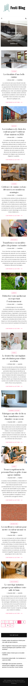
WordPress (14, 683)
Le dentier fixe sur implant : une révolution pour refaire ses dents (14, 358)
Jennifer (20, 364)
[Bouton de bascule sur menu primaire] (2, 18)
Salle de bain (14, 581)
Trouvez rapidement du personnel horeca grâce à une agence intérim (14, 472)
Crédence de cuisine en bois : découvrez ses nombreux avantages (14, 189)
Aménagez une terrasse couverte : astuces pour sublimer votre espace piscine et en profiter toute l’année (12, 665)
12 (8, 625)
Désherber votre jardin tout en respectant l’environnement (14, 298)
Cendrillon (20, 80)
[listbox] (14, 34)
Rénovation (14, 34)
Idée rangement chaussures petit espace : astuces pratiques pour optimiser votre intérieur (14, 647)
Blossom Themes (14, 682)
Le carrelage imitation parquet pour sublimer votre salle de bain (14, 587)
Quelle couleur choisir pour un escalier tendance (14, 40)
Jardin (14, 292)
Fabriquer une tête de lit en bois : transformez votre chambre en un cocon (14, 416)
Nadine (20, 477)
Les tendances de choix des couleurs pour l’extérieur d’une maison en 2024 (14, 132)
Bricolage (14, 239)
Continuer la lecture (13, 102)
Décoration (14, 523)
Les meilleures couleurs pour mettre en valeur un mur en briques (14, 529)
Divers (14, 352)
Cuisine (14, 71)
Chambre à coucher (14, 410)
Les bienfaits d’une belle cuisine (14, 75)
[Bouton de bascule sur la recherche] (25, 19)
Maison (14, 126)
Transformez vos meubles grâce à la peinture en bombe (14, 244)
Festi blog (13, 680)
